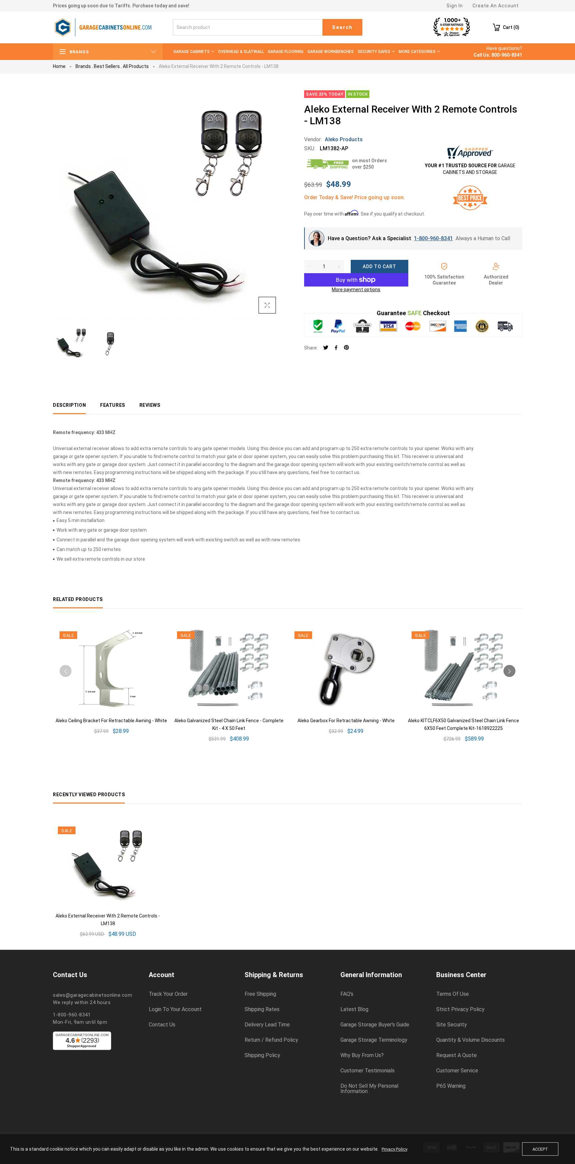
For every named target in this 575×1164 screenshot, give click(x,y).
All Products (136, 66)
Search (342, 27)
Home (59, 66)
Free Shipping (260, 994)
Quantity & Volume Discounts (470, 1040)
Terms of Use (452, 994)
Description (69, 405)
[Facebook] (336, 348)
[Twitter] (325, 348)
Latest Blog (354, 1009)
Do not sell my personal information (369, 1088)
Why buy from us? (362, 1055)
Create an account (496, 5)
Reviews (149, 405)
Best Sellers (107, 66)
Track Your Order (168, 994)
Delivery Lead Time (267, 1024)
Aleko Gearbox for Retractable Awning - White (346, 720)
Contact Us (162, 1024)
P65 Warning (451, 1086)
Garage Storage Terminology (373, 1040)
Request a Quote (456, 1055)
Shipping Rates (262, 1009)
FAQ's (346, 994)
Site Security (451, 1024)
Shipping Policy (262, 1055)
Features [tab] (112, 405)
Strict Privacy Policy (460, 1009)
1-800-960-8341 (433, 238)
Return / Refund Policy (271, 1040)
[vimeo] (346, 348)
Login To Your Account (175, 1009)
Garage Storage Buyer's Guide (374, 1024)
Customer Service (457, 1070)
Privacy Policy (394, 1149)
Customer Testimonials (367, 1070)
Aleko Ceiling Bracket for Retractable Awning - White (111, 720)
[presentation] (66, 671)
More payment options (356, 289)
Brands (83, 66)
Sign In (455, 5)
